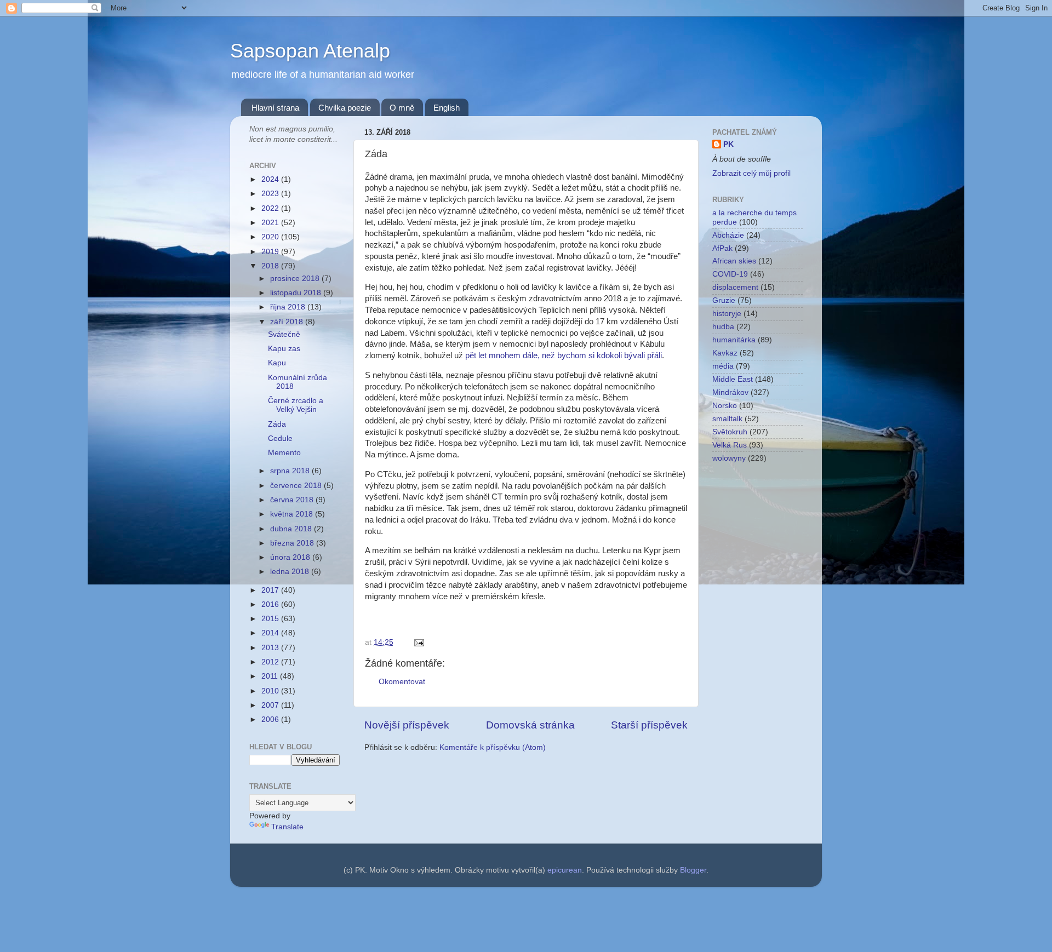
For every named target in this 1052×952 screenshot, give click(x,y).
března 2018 (293, 543)
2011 (270, 676)
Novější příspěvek (406, 725)
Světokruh (729, 432)
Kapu (277, 363)
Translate (287, 827)
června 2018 (293, 500)
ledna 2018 (290, 571)
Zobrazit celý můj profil (751, 173)
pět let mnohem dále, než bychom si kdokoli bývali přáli (563, 355)
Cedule (280, 438)
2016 (271, 604)
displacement (735, 287)
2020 (271, 237)
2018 (271, 266)
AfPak (722, 248)
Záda (277, 424)
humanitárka (734, 340)
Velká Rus (729, 445)
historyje (726, 313)
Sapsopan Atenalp (310, 50)
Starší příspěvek (649, 725)
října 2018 (288, 307)
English (446, 107)
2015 (271, 619)
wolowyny (729, 458)
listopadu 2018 (296, 293)
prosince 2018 (296, 278)
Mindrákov (730, 392)
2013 (271, 648)
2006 (271, 719)
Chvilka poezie (344, 107)
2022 (271, 208)
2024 (271, 179)
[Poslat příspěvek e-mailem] (417, 642)
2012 (271, 662)
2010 (271, 691)
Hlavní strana (275, 107)
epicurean (564, 870)
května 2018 (292, 514)
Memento (284, 453)
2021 (271, 223)
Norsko (724, 406)
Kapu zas (284, 349)
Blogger (693, 870)
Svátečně (284, 334)
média (723, 366)
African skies (734, 261)
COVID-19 (730, 274)
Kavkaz (724, 353)
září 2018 (287, 322)
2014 (271, 633)
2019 (271, 252)
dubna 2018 (292, 529)
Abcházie (728, 235)
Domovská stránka (530, 725)
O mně (402, 107)
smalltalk (727, 419)
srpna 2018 (291, 471)
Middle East (732, 379)
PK (728, 144)
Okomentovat (402, 682)
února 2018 (291, 557)
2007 (271, 705)
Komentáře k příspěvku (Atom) (492, 747)
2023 (271, 194)
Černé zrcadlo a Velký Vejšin (295, 405)
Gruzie (723, 300)
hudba (723, 327)
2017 (271, 590)
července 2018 (297, 485)
